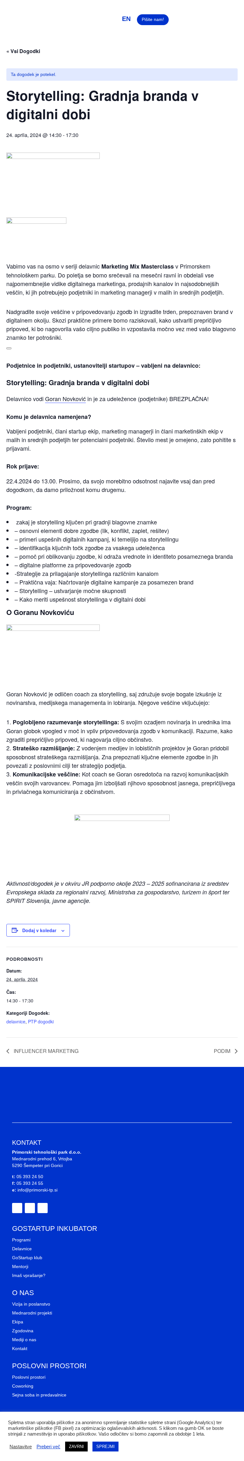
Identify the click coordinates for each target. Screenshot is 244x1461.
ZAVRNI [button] (76, 1446)
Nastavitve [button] (21, 1446)
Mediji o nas (24, 1339)
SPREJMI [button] (105, 1446)
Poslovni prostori (28, 1377)
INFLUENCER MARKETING (45, 1051)
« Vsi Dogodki (23, 51)
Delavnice (22, 1248)
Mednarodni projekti (32, 1312)
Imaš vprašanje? (28, 1275)
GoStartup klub (27, 1257)
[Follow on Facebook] (17, 1208)
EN (126, 18)
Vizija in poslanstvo (31, 1304)
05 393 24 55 (30, 1183)
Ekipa (17, 1321)
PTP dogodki (41, 1021)
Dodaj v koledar (39, 930)
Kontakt (19, 1348)
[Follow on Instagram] (30, 1208)
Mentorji (20, 1266)
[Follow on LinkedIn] (42, 1208)
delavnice (15, 1021)
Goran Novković (65, 398)
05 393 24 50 (30, 1176)
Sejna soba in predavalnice (39, 1394)
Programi (21, 1239)
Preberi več (48, 1446)
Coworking (22, 1386)
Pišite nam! (153, 19)
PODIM (223, 1051)
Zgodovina (22, 1330)
